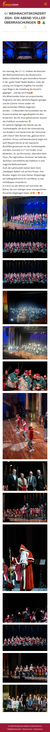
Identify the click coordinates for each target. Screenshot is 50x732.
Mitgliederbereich (14, 729)
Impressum (38, 729)
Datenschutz (27, 729)
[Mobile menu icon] (45, 4)
